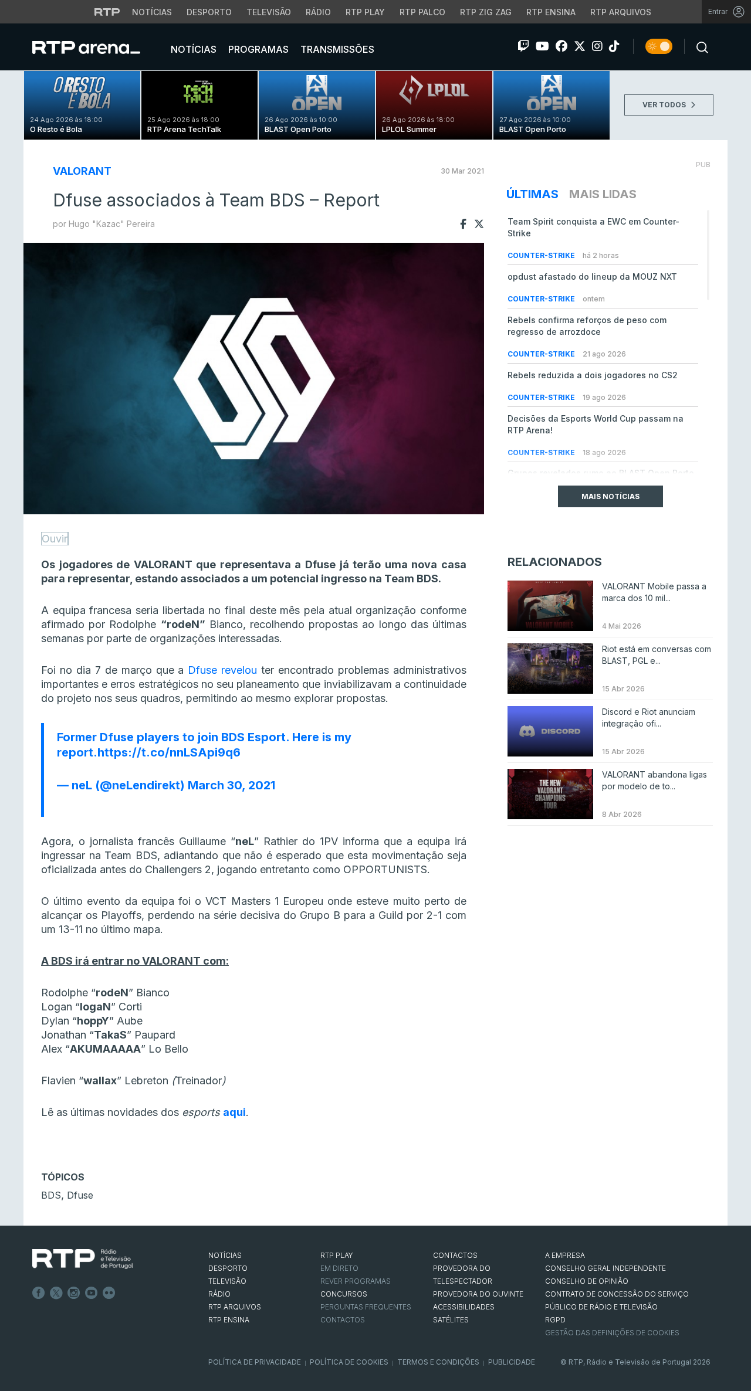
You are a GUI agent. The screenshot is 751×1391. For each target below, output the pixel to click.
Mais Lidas (603, 194)
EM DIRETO (339, 1268)
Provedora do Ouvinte (478, 1294)
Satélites (451, 1319)
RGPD (555, 1319)
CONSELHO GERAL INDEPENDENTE (605, 1268)
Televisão (268, 12)
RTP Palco (422, 12)
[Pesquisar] (699, 46)
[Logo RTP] (82, 1259)
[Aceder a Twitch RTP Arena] (523, 46)
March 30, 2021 (231, 785)
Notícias (152, 12)
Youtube (91, 1293)
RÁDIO (219, 1294)
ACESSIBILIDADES (464, 1306)
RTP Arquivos (620, 12)
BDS (51, 1195)
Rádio (318, 12)
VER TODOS (665, 104)
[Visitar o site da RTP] (107, 11)
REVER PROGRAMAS (355, 1281)
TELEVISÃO (227, 1281)
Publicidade (511, 1362)
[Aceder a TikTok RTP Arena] (614, 46)
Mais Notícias (610, 496)
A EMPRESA (565, 1255)
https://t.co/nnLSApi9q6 (169, 752)
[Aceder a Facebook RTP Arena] (561, 46)
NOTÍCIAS (225, 1255)
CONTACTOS (455, 1255)
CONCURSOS (343, 1294)
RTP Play (365, 12)
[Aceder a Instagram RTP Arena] (597, 46)
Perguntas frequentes (365, 1306)
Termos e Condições (438, 1362)
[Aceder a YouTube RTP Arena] (542, 46)
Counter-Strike (542, 255)
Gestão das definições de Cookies (612, 1332)
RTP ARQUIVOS (234, 1306)
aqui (234, 1112)
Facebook (38, 1293)
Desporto (209, 12)
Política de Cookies (349, 1362)
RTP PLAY (336, 1255)
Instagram (73, 1293)
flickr (109, 1293)
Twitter (56, 1293)
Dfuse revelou (222, 670)
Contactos (342, 1319)
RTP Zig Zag (486, 12)
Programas (257, 49)
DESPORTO (228, 1268)
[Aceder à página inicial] (98, 46)
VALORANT (82, 171)
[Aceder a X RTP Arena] (579, 46)
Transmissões (336, 49)
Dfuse (80, 1195)
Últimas (532, 194)
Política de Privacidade (254, 1362)
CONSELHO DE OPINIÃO (586, 1281)
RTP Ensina (551, 12)
